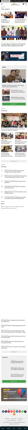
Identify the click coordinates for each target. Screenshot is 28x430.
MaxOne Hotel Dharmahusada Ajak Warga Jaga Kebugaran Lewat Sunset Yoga (21, 142)
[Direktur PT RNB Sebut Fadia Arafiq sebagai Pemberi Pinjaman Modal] (21, 14)
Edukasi (6, 41)
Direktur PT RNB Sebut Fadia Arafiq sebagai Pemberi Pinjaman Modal (20, 21)
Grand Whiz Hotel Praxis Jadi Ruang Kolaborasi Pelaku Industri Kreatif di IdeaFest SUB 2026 (18, 91)
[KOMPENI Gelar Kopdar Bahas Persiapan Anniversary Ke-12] (6, 362)
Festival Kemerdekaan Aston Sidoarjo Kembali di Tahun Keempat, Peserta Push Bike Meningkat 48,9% (21, 155)
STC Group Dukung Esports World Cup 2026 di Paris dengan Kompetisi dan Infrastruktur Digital (7, 21)
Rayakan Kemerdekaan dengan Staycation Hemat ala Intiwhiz (15, 182)
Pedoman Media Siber (11, 420)
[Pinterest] (8, 411)
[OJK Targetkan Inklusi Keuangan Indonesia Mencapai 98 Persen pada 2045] (14, 261)
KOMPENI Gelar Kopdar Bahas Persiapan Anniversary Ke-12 (17, 362)
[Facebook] (3, 411)
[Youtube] (20, 411)
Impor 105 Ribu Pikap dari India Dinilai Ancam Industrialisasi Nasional (17, 375)
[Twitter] (6, 411)
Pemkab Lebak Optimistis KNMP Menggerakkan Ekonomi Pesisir (13, 326)
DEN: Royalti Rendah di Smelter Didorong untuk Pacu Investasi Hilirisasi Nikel (12, 342)
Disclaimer (20, 418)
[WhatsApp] (22, 411)
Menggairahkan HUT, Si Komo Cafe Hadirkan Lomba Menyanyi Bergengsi (15, 192)
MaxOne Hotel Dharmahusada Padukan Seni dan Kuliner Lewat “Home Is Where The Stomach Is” (13, 129)
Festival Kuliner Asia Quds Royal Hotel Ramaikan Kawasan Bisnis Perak (14, 187)
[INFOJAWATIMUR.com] (15, 4)
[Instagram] (11, 411)
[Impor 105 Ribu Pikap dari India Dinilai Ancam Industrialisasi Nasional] (6, 376)
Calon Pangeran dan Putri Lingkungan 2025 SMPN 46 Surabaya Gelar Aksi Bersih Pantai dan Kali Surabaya (15, 198)
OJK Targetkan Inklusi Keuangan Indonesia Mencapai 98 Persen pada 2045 (13, 321)
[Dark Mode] (23, 4)
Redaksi (19, 420)
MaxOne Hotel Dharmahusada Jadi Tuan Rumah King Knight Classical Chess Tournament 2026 (7, 142)
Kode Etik (7, 418)
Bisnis (2, 41)
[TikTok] (25, 411)
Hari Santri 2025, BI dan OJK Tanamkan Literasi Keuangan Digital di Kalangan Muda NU (14, 171)
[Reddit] (14, 411)
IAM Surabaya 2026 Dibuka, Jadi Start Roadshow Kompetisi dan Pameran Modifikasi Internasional (18, 368)
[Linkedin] (17, 411)
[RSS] (14, 414)
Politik (15, 41)
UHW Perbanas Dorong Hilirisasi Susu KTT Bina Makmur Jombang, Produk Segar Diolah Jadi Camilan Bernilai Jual (18, 98)
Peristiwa (11, 41)
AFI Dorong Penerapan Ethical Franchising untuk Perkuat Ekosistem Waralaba (13, 337)
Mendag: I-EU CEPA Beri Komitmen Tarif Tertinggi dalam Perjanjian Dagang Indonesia (13, 86)
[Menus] (2, 4)
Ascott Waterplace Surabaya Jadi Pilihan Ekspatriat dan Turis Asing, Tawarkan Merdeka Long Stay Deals (6, 155)
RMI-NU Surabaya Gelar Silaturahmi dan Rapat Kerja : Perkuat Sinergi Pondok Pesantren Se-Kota (15, 176)
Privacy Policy (14, 418)
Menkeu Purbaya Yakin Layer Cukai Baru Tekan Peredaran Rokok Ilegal (13, 347)
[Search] (26, 4)
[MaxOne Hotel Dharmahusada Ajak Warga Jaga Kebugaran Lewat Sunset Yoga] (21, 135)
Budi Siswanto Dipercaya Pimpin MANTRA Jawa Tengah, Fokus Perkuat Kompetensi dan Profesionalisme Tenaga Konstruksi (13, 331)
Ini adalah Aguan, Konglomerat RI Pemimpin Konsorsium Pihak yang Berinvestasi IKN (13, 45)
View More (13, 104)
